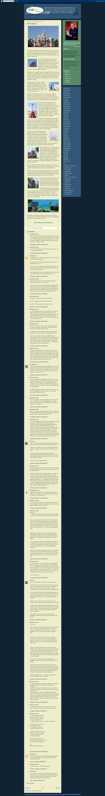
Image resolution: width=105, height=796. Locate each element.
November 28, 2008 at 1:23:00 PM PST (39, 244)
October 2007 (66, 124)
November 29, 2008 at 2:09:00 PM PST (39, 321)
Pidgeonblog (67, 188)
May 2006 (65, 155)
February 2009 (66, 102)
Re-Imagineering (29, 16)
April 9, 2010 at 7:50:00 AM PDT (37, 780)
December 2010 (66, 90)
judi (31, 441)
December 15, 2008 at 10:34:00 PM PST (39, 751)
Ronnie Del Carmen (69, 190)
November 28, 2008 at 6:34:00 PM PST (39, 276)
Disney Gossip (68, 167)
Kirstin (31, 754)
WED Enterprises (68, 173)
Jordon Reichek (68, 192)
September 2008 (67, 110)
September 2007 (67, 126)
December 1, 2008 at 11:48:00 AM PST (39, 463)
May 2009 (65, 99)
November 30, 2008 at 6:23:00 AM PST (39, 345)
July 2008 (65, 113)
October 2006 (66, 146)
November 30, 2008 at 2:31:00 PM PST (39, 374)
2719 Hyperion (68, 169)
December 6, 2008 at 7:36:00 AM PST (38, 710)
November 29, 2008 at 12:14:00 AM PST (39, 306)
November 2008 (66, 106)
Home (43, 787)
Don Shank (67, 182)
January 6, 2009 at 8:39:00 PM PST (38, 761)
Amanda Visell (68, 184)
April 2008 (65, 117)
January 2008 (66, 121)
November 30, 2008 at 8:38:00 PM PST (39, 438)
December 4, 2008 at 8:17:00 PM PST (38, 679)
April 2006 (65, 157)
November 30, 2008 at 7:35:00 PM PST (39, 416)
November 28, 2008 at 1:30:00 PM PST (39, 253)
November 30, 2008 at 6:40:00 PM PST (39, 406)
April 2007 (65, 135)
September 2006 (67, 148)
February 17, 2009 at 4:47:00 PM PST (38, 768)
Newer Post (27, 787)
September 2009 (67, 97)
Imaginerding (67, 179)
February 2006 (66, 161)
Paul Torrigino (68, 180)
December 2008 (66, 104)
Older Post (57, 787)
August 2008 (66, 111)
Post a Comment (30, 783)
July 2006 (65, 152)
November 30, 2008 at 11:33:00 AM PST (39, 361)
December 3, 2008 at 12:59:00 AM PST (39, 577)
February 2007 (66, 139)
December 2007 (66, 122)
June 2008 (65, 115)
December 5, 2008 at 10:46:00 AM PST (39, 702)
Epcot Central (68, 171)
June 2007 (65, 132)
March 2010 (66, 91)
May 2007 (65, 133)
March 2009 (66, 101)
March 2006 (66, 159)
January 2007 (66, 141)
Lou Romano (67, 186)
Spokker (32, 255)
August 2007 (66, 128)
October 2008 (66, 108)
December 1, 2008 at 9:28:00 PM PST (38, 487)
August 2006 (66, 150)
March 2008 (66, 119)
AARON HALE (33, 490)
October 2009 (66, 95)
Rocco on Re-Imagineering (70, 177)
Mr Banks (32, 364)
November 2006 (66, 144)
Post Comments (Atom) (36, 790)
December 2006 (66, 142)
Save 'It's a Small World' (70, 165)
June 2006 (65, 153)
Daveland (67, 175)
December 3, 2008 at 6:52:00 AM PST (38, 619)
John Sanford (68, 194)
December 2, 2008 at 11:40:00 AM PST (39, 498)
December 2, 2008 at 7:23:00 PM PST (38, 508)
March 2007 (66, 137)
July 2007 (65, 130)
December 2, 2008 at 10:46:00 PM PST (39, 558)
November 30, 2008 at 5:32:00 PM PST (39, 395)
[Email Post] (57, 228)
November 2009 (66, 93)
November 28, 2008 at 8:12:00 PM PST (39, 293)
